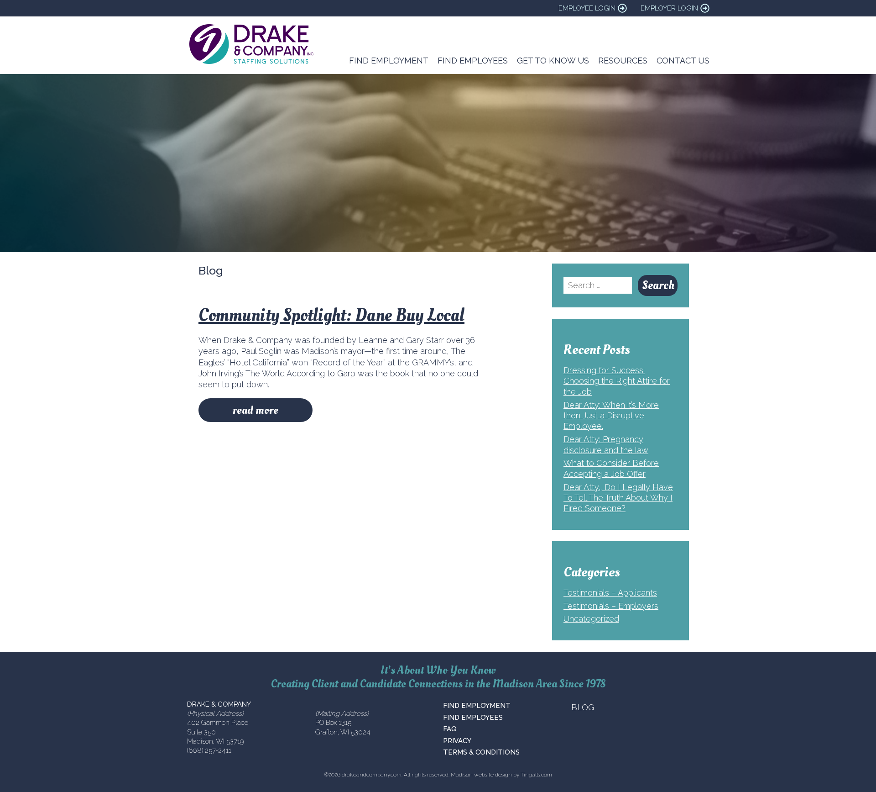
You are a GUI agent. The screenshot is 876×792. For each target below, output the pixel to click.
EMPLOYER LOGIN (669, 8)
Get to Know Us (553, 60)
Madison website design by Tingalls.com (501, 774)
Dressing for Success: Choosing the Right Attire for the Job (616, 380)
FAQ (450, 729)
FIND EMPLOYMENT (477, 706)
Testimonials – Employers (610, 606)
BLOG (582, 707)
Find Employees (473, 60)
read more (255, 410)
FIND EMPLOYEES (473, 717)
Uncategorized (591, 618)
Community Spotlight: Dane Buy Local (331, 315)
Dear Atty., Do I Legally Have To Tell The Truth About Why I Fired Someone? (618, 497)
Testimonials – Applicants (610, 592)
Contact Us (683, 60)
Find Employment (388, 60)
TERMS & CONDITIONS (481, 752)
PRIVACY (457, 741)
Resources (622, 60)
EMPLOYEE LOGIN (586, 8)
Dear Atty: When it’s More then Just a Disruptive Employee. (611, 415)
